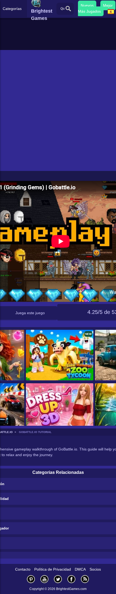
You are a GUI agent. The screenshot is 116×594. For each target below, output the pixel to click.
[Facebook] (71, 579)
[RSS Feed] (85, 579)
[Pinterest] (31, 579)
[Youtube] (44, 579)
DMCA (80, 569)
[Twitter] (58, 579)
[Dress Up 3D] (60, 409)
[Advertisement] (58, 110)
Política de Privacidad (52, 569)
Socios (95, 569)
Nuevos (87, 5)
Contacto (22, 569)
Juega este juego (30, 313)
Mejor (108, 5)
